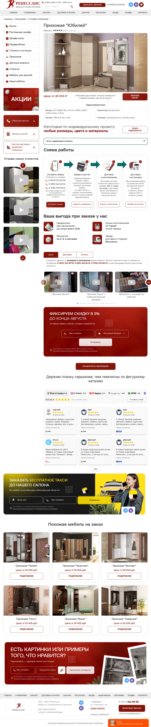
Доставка (67, 255)
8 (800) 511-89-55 (116, 5)
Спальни (14, 69)
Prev (22, 165)
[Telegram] (131, 5)
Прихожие (20, 19)
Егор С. (56, 440)
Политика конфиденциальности (61, 723)
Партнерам (119, 695)
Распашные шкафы (20, 32)
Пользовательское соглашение (89, 723)
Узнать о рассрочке (109, 204)
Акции (115, 13)
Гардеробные (17, 44)
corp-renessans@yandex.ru (130, 713)
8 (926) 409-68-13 (116, 8)
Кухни (12, 26)
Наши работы (17, 81)
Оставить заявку (55, 204)
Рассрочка (101, 13)
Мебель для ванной (20, 75)
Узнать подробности (134, 130)
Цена (50, 255)
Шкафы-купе (16, 38)
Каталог (46, 13)
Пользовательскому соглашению (86, 351)
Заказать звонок (92, 5)
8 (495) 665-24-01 (116, 2)
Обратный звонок (131, 708)
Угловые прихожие (38, 19)
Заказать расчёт (135, 97)
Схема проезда (97, 708)
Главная (13, 13)
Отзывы (128, 13)
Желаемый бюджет (112, 333)
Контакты (142, 13)
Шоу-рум (85, 13)
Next (22, 258)
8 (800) (129, 702)
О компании (29, 13)
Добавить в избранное (99, 714)
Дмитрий (127, 440)
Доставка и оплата (66, 13)
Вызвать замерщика (82, 204)
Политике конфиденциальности (63, 351)
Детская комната (19, 63)
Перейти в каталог (135, 204)
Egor (125, 410)
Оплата (84, 255)
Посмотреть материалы (96, 366)
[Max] (136, 5)
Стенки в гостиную (20, 50)
